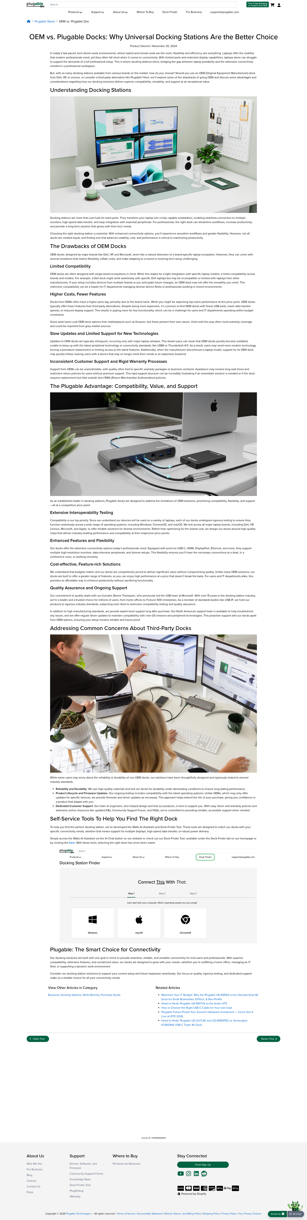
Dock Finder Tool (80, 1185)
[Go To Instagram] (188, 1175)
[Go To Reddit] (204, 1175)
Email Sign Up (203, 1164)
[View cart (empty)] (273, 5)
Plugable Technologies (78, 1213)
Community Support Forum (86, 1173)
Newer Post (267, 1038)
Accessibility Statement (150, 1213)
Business (53, 995)
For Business (194, 12)
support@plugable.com (224, 12)
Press (30, 1192)
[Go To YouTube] (180, 1175)
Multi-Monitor (91, 995)
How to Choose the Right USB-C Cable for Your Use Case (196, 1008)
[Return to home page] (35, 4)
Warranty (75, 1196)
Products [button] (73, 12)
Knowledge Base (80, 1179)
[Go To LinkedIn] (196, 1175)
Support (96, 12)
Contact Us (33, 1186)
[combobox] (142, 4)
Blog (29, 1175)
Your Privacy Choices (250, 1213)
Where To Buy (145, 12)
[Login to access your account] (278, 5)
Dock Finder (169, 12)
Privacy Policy (229, 1213)
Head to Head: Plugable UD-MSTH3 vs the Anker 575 (194, 1003)
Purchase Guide (110, 995)
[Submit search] (241, 4)
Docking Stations (71, 995)
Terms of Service (126, 1213)
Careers (31, 1181)
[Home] (29, 21)
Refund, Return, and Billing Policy (183, 1213)
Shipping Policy (211, 1213)
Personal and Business (126, 1164)
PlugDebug (77, 1191)
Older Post (39, 1038)
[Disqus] (153, 1089)
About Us (119, 12)
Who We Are (34, 1164)
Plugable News (44, 21)
